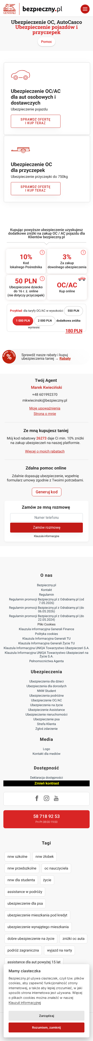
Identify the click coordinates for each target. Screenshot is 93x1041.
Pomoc (46, 42)
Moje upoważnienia (44, 408)
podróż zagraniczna (23, 950)
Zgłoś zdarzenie (46, 729)
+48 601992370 (45, 394)
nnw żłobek (44, 856)
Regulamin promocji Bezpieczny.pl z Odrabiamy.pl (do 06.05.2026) (46, 609)
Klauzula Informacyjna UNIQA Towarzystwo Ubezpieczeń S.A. (46, 648)
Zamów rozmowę (46, 527)
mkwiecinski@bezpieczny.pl (44, 400)
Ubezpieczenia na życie (46, 705)
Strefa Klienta (46, 724)
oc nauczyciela (56, 868)
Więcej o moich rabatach (45, 451)
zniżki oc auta (74, 938)
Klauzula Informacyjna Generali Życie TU (46, 643)
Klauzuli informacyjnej (25, 1002)
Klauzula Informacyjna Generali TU (46, 639)
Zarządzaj (46, 1016)
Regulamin (46, 595)
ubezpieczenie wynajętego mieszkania (38, 927)
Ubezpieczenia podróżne (46, 696)
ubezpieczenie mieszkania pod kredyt (37, 915)
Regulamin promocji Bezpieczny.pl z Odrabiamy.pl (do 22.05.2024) (46, 618)
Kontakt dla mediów (46, 754)
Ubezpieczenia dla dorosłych (46, 686)
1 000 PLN (23, 321)
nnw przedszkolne (21, 868)
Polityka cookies (46, 634)
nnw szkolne (17, 856)
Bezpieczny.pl (46, 585)
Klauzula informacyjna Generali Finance (46, 629)
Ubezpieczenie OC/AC (46, 700)
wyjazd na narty (59, 950)
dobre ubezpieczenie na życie (30, 938)
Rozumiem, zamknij (46, 1027)
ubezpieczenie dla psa (25, 903)
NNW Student (46, 691)
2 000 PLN (45, 321)
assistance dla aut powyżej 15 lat (33, 962)
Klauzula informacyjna (46, 536)
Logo (46, 749)
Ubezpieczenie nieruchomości (46, 714)
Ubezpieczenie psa (46, 719)
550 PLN (73, 311)
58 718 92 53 (46, 816)
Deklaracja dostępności (46, 778)
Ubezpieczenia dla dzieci (46, 681)
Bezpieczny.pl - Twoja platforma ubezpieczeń (32, 9)
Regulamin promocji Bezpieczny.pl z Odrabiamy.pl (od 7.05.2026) (46, 601)
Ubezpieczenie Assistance (46, 710)
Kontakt (46, 590)
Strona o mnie (45, 414)
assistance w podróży (24, 892)
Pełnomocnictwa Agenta (46, 661)
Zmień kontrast (46, 783)
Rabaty (65, 358)
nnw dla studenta (21, 880)
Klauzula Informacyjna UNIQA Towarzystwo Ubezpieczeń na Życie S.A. (46, 654)
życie (47, 880)
